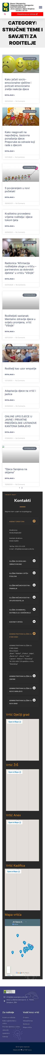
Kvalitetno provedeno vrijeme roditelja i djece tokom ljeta (18, 217)
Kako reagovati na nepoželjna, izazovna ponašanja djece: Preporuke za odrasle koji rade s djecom (20, 139)
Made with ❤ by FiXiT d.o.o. (22, 1050)
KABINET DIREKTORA (16, 521)
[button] (40, 7)
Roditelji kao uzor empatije (20, 368)
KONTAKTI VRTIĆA (16, 622)
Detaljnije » (10, 95)
